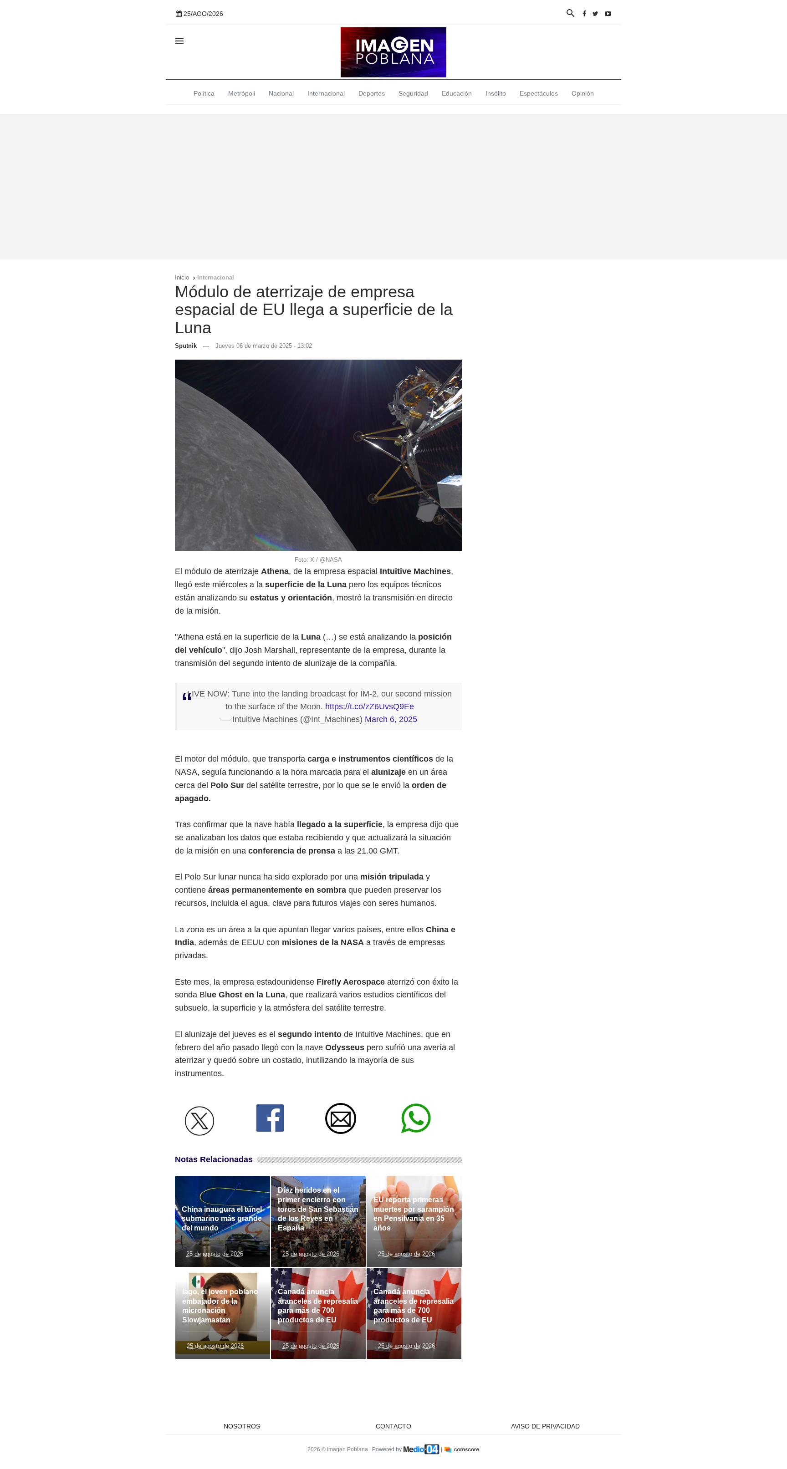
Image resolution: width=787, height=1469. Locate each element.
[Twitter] (595, 13)
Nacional (281, 93)
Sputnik (186, 345)
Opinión (583, 93)
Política (204, 93)
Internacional (326, 93)
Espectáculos (539, 93)
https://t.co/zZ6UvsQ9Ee (369, 706)
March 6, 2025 (391, 719)
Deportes (371, 93)
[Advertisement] (393, 186)
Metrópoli (241, 93)
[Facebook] (584, 13)
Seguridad (413, 93)
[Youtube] (608, 13)
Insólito (495, 93)
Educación (457, 93)
